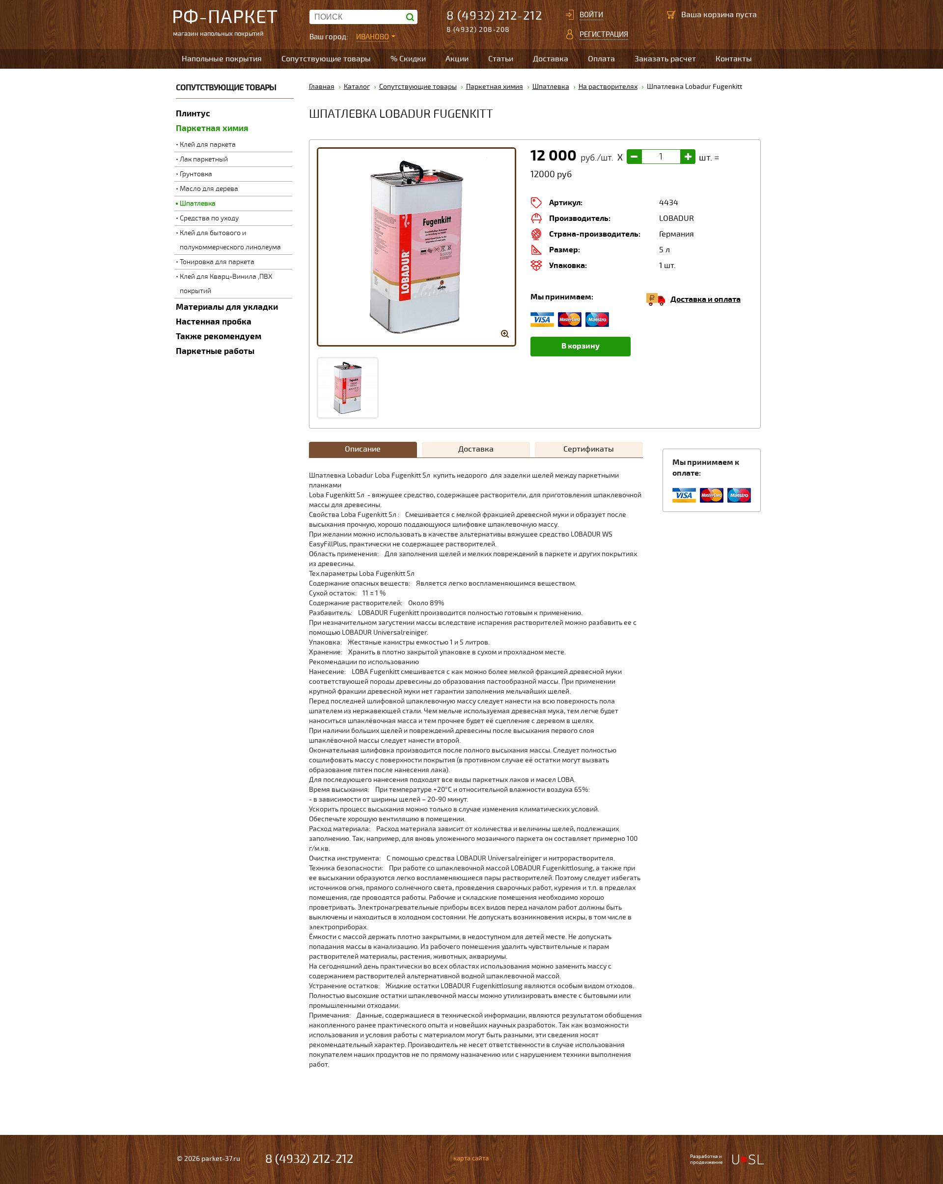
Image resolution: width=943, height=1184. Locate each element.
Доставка (550, 59)
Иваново (372, 36)
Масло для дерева (209, 189)
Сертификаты (588, 449)
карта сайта (471, 1158)
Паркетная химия (212, 128)
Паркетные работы (215, 351)
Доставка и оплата (705, 299)
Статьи (500, 59)
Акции (457, 59)
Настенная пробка (213, 322)
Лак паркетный (204, 159)
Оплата (601, 59)
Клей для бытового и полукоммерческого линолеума (230, 240)
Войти (591, 14)
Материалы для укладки (227, 307)
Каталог (357, 86)
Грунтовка (196, 174)
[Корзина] (671, 15)
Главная (321, 86)
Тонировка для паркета (217, 262)
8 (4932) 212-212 (494, 16)
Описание (363, 449)
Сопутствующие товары (326, 59)
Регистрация (604, 34)
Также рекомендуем (218, 336)
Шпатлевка (198, 203)
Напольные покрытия (222, 59)
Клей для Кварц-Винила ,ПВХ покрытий (226, 283)
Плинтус (193, 113)
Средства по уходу (209, 218)
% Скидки (408, 59)
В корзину (580, 346)
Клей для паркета (208, 144)
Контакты (734, 59)
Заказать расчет (665, 59)
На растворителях (608, 86)
